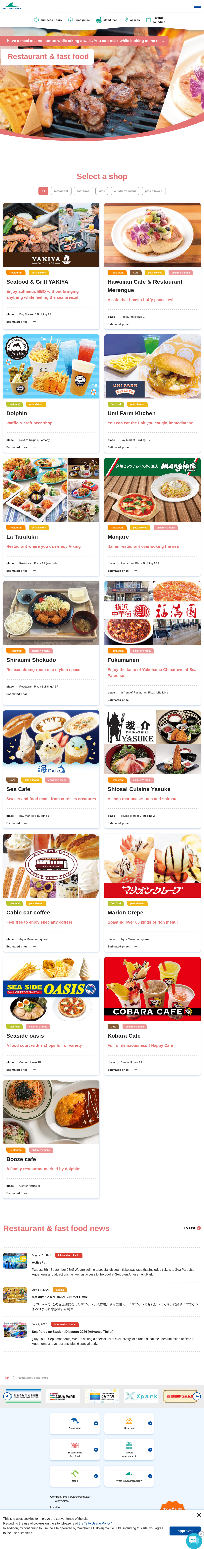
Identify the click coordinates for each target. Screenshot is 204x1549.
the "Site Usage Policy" (95, 1523)
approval (185, 1531)
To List (189, 1228)
